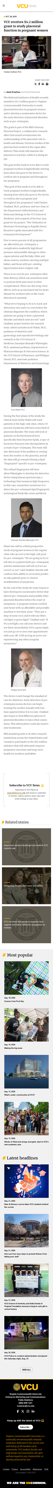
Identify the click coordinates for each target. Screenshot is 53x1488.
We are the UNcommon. (26, 1483)
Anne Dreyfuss (13, 92)
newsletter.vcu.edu (16, 793)
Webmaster (37, 1469)
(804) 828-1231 (25, 1403)
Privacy (15, 1469)
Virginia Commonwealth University (25, 1394)
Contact (6, 1469)
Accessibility (25, 1469)
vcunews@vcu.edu (25, 1406)
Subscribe (25, 1427)
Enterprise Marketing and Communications (25, 1397)
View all (26, 1370)
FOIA (46, 1469)
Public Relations (25, 1400)
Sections (3, 5)
